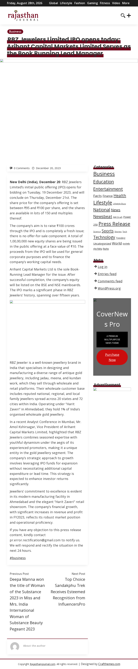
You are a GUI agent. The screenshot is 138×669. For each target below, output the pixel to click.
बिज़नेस (106, 249)
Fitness (105, 3)
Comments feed (110, 281)
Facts (97, 195)
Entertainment (108, 189)
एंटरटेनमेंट (126, 244)
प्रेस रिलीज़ (97, 248)
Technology (104, 237)
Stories (118, 231)
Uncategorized (102, 243)
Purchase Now (112, 357)
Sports (108, 230)
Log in (102, 267)
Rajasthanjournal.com (42, 664)
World (117, 243)
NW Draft (117, 217)
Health (120, 195)
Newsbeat (102, 216)
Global (53, 3)
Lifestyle (66, 3)
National (101, 209)
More (126, 3)
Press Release (114, 223)
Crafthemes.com (109, 664)
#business (18, 558)
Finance (108, 196)
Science (97, 231)
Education (103, 182)
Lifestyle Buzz (119, 203)
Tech (125, 231)
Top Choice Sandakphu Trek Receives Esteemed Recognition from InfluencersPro (68, 592)
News (115, 209)
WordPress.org (109, 288)
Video (116, 3)
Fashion (79, 3)
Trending (120, 238)
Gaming (92, 3)
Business (15, 31)
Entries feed (107, 274)
